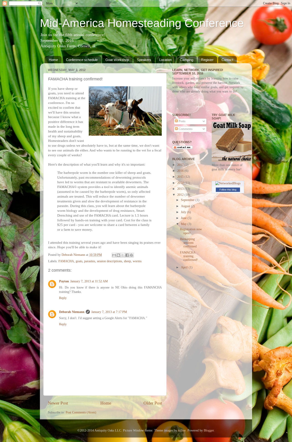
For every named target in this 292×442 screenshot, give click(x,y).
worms (137, 261)
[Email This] (114, 255)
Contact (227, 60)
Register (207, 60)
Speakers (144, 60)
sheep (127, 261)
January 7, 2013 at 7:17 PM (109, 312)
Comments (185, 129)
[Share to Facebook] (127, 255)
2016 (181, 170)
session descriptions (109, 261)
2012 (181, 194)
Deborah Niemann (71, 312)
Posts (181, 121)
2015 (181, 176)
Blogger (209, 430)
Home (53, 60)
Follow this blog (227, 189)
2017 (181, 165)
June (184, 218)
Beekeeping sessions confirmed (188, 242)
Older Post (152, 403)
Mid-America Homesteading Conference (142, 23)
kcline (182, 430)
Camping (186, 60)
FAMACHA (66, 261)
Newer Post (58, 403)
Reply (63, 298)
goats (79, 261)
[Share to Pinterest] (131, 255)
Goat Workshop (117, 60)
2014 (181, 183)
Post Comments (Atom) (81, 412)
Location (165, 60)
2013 (181, 189)
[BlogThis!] (118, 255)
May (184, 224)
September (188, 200)
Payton (64, 281)
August (186, 206)
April (185, 267)
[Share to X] (122, 255)
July (184, 212)
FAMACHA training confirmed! (189, 256)
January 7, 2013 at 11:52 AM (89, 281)
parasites (89, 261)
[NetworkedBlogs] (227, 183)
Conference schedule (82, 60)
